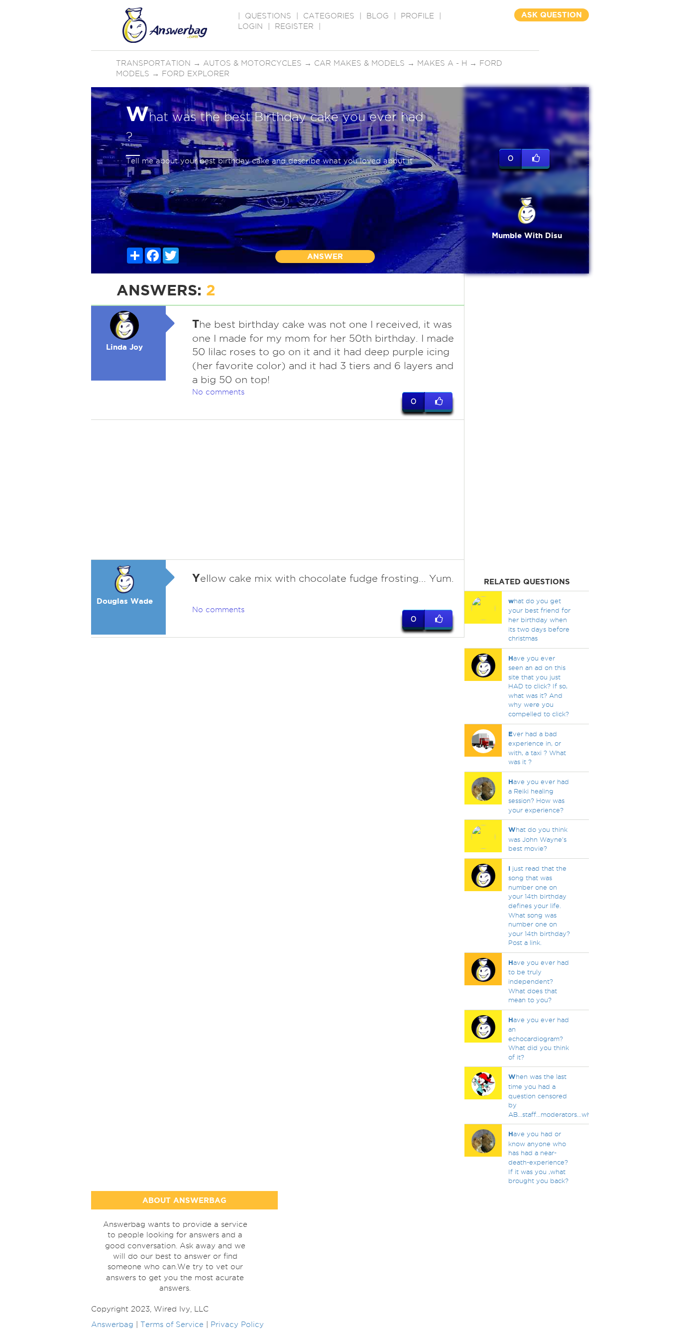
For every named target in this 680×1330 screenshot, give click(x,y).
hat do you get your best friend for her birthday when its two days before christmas (539, 619)
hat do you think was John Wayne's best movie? (537, 839)
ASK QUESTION (551, 14)
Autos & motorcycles (252, 63)
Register (294, 26)
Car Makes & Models (359, 63)
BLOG (377, 16)
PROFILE (417, 16)
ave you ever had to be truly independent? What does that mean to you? (538, 981)
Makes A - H (442, 63)
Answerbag (112, 1325)
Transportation (153, 63)
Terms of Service (172, 1325)
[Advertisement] (277, 489)
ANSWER (325, 256)
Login (250, 26)
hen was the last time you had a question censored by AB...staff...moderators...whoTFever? (564, 1095)
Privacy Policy (237, 1325)
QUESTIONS (268, 16)
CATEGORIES (328, 16)
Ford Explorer (195, 74)
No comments (218, 392)
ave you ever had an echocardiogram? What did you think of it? (538, 1038)
